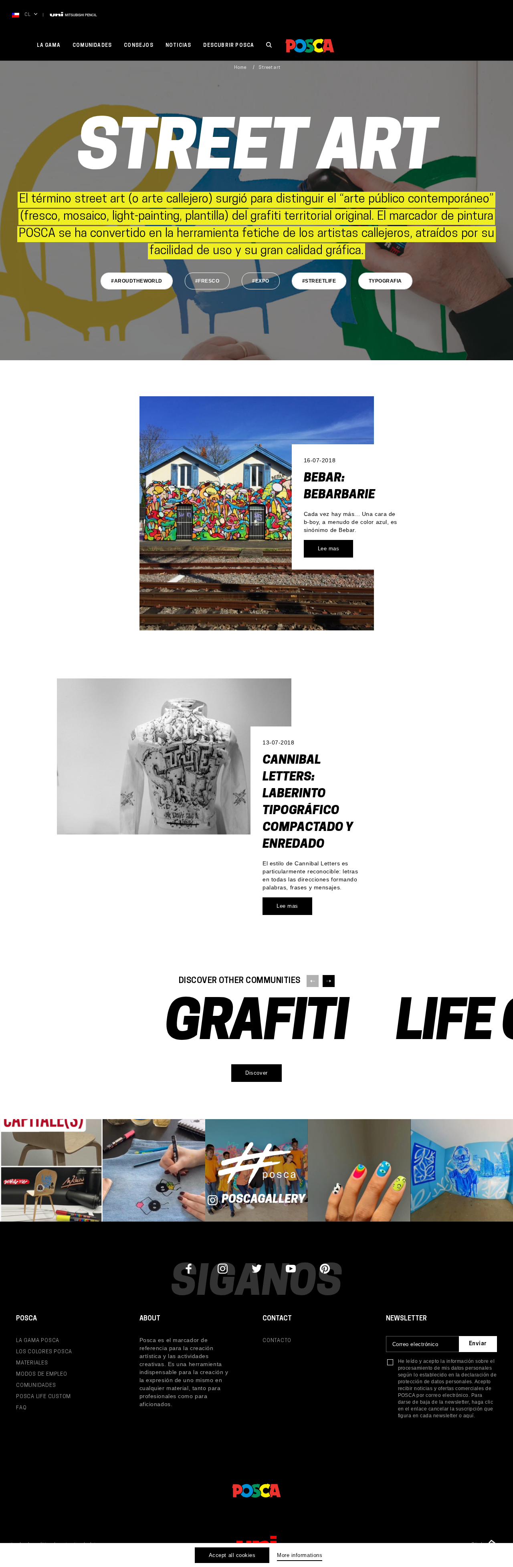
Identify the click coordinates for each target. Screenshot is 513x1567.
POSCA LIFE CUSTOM (43, 1396)
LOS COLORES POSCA (44, 1351)
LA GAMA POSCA (37, 1340)
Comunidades (92, 45)
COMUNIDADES (36, 1385)
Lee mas (328, 549)
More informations (299, 1555)
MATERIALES (32, 1363)
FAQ (21, 1408)
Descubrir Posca (228, 45)
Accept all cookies (232, 1555)
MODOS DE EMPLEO (41, 1374)
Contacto (277, 1340)
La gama (49, 45)
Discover (256, 1073)
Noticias (179, 45)
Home (240, 68)
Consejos (138, 45)
